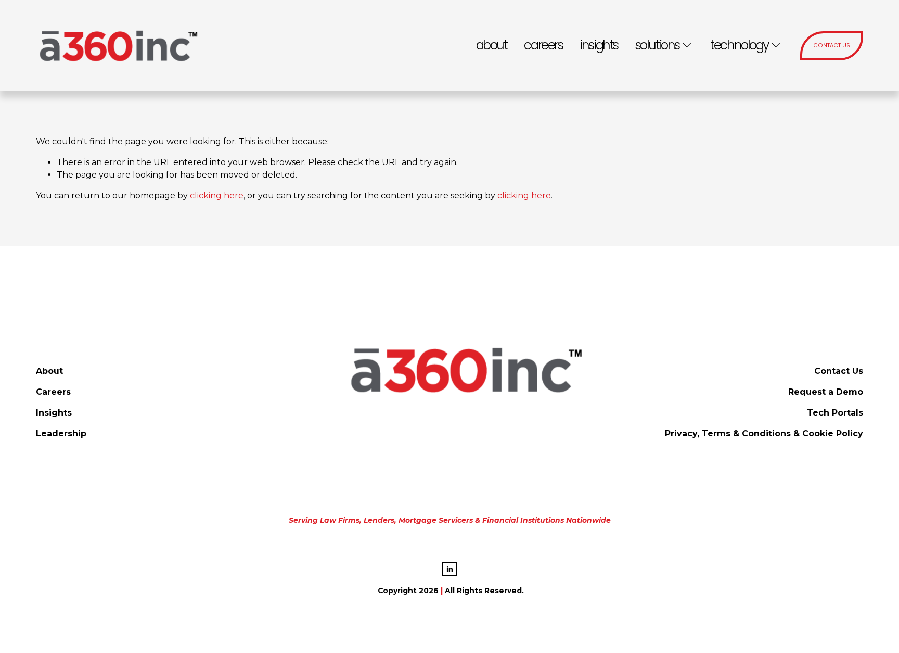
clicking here (216, 195)
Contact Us (831, 45)
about (491, 45)
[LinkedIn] (449, 569)
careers (543, 45)
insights (599, 45)
